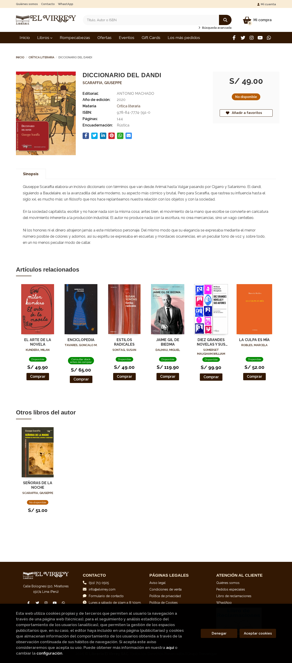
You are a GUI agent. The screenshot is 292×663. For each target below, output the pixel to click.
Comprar (37, 376)
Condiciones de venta (165, 589)
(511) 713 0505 (99, 583)
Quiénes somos (27, 4)
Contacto (48, 4)
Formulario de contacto (106, 596)
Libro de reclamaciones (233, 596)
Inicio (20, 57)
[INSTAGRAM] (251, 37)
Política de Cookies (163, 602)
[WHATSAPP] (269, 37)
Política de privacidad (165, 596)
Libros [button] (43, 37)
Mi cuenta (268, 4)
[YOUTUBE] (260, 37)
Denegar (219, 633)
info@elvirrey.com (102, 589)
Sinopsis (31, 174)
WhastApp (65, 4)
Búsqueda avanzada (216, 27)
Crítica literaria (41, 57)
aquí (170, 647)
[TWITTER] (243, 37)
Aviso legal (157, 583)
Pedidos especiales (230, 589)
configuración (49, 653)
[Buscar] (225, 20)
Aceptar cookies (258, 633)
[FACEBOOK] (234, 37)
